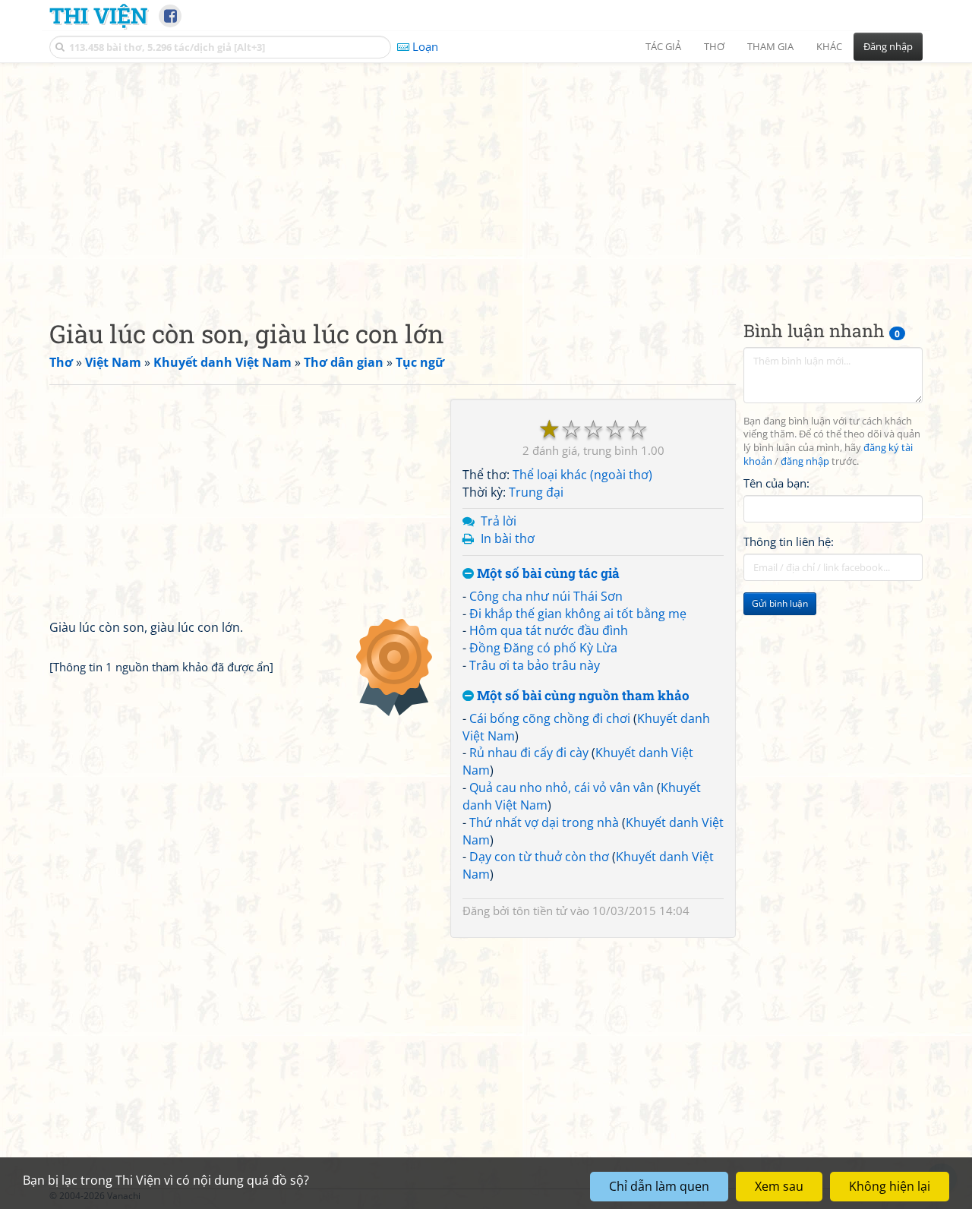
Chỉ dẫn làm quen (659, 1186)
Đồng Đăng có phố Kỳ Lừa (543, 647)
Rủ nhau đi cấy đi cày (529, 752)
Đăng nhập (888, 46)
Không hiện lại (889, 1186)
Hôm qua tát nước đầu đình (548, 630)
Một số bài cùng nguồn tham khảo (582, 696)
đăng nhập (805, 462)
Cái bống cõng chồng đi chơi (549, 718)
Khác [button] (829, 46)
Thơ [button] (714, 46)
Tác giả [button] (663, 46)
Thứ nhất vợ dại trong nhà (544, 822)
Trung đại (536, 492)
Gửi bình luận (780, 604)
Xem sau (779, 1186)
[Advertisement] (486, 178)
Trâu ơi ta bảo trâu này (534, 665)
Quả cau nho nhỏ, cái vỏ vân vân (561, 787)
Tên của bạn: (776, 483)
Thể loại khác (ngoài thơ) (582, 474)
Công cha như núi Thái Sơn (546, 596)
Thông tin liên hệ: (788, 542)
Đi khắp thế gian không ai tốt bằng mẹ (577, 613)
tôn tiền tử (540, 910)
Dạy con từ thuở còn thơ (539, 856)
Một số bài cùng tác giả (547, 574)
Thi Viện (98, 15)
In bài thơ (508, 538)
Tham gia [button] (770, 46)
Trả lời (498, 521)
